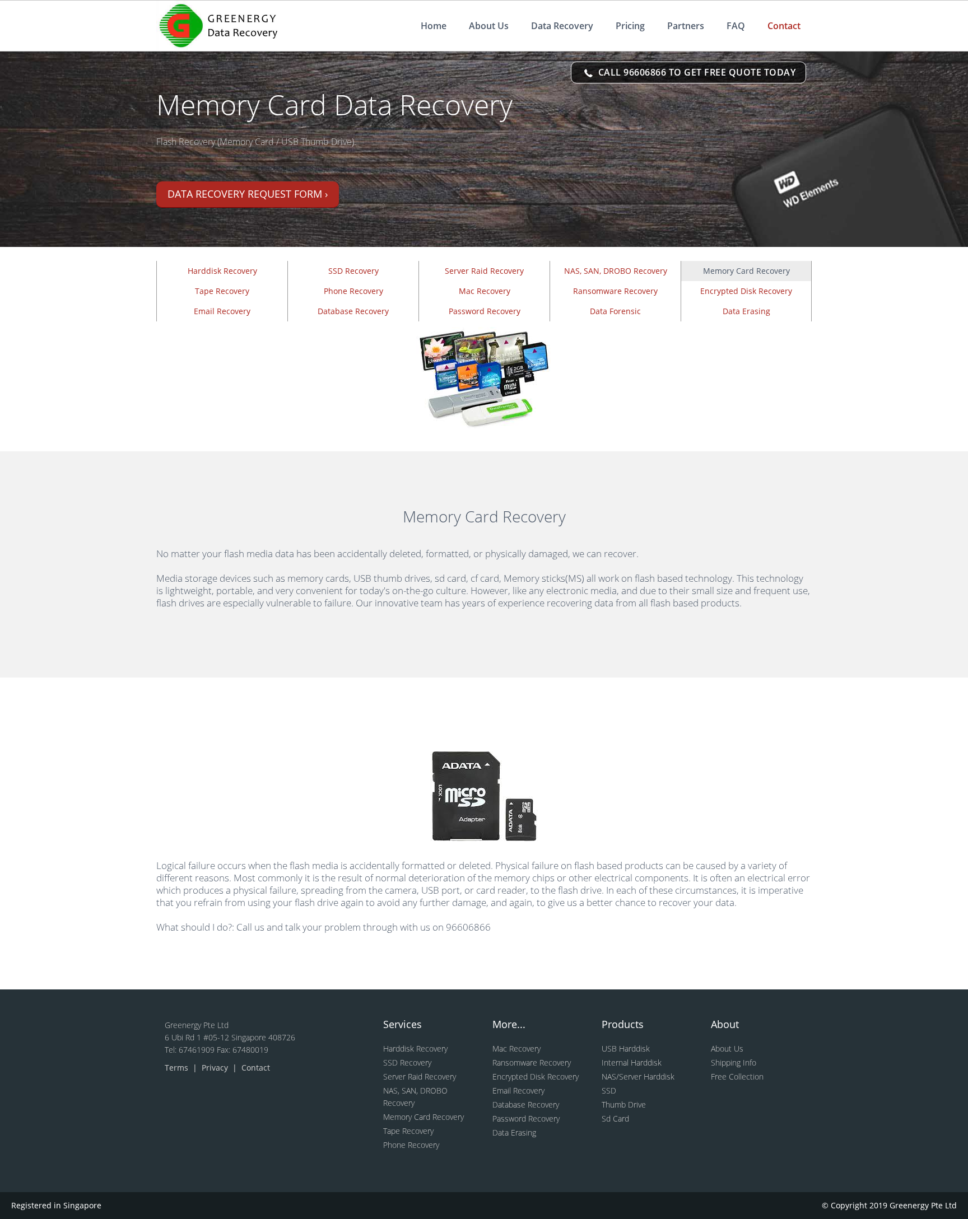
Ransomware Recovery (615, 291)
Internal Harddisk (632, 1062)
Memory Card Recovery (423, 1116)
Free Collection (737, 1076)
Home (433, 26)
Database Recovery (353, 311)
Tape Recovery (222, 291)
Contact (784, 26)
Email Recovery (222, 311)
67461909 (198, 1049)
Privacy (216, 1067)
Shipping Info (733, 1062)
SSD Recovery (353, 270)
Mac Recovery (484, 291)
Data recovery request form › (247, 193)
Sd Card (615, 1118)
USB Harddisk (626, 1048)
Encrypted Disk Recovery (746, 291)
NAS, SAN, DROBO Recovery (615, 270)
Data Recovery (562, 26)
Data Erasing (746, 311)
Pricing (630, 26)
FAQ (736, 26)
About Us (489, 26)
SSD (609, 1090)
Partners (685, 26)
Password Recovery (484, 311)
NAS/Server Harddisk (638, 1076)
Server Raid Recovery (484, 270)
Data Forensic (615, 311)
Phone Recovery (353, 291)
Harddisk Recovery (222, 270)
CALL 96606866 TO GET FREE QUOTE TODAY (695, 72)
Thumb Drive (624, 1104)
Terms (177, 1067)
